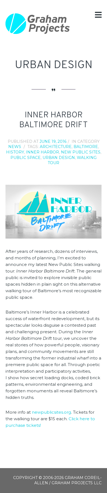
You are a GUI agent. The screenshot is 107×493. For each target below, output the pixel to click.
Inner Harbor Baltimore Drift (53, 120)
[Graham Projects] (37, 23)
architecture (56, 146)
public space (25, 157)
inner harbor (42, 152)
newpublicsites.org (51, 412)
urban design (59, 157)
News (14, 146)
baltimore (86, 146)
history (15, 152)
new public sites (80, 152)
